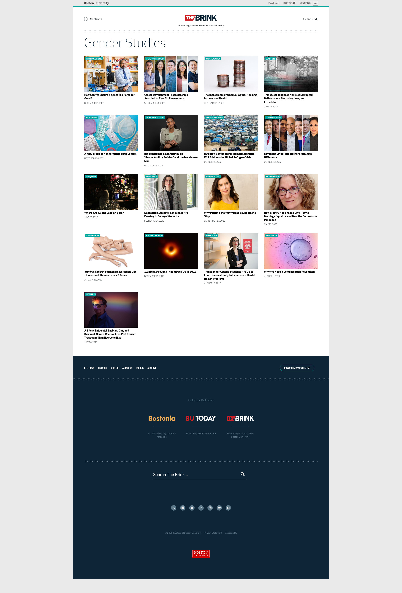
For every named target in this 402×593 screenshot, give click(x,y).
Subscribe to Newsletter (297, 367)
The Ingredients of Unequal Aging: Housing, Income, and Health (230, 97)
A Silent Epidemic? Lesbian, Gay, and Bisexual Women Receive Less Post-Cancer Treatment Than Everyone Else (110, 334)
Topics (140, 368)
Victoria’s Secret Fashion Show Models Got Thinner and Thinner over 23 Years (110, 274)
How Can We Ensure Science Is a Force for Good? (109, 97)
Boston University (96, 3)
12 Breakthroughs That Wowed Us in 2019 (170, 272)
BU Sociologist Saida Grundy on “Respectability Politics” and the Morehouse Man (171, 158)
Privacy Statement (213, 532)
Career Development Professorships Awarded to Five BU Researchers (166, 97)
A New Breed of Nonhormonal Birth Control (110, 154)
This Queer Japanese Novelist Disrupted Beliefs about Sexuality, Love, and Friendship (288, 99)
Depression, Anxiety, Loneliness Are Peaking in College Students (166, 215)
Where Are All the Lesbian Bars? (104, 213)
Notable (102, 368)
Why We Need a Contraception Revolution (289, 272)
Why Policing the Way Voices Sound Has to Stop (230, 215)
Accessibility (231, 532)
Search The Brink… (170, 474)
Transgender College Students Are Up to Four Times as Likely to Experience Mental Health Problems (229, 275)
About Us (127, 368)
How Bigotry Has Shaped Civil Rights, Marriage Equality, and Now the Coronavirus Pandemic (290, 217)
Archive (151, 368)
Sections (89, 368)
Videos (115, 368)
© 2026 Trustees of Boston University (183, 532)
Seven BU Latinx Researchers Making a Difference (288, 156)
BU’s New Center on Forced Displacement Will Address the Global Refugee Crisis (229, 156)
